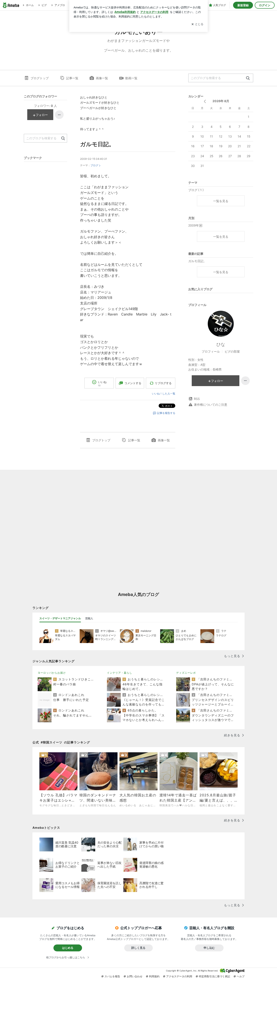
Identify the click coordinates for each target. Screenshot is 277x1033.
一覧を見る (220, 201)
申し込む (209, 947)
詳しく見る (138, 947)
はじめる (67, 947)
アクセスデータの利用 (179, 976)
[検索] (248, 78)
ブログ (94, 165)
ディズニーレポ (186, 672)
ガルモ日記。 (97, 144)
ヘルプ (241, 976)
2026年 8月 (221, 101)
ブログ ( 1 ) (196, 190)
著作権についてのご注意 (210, 404)
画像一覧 (102, 78)
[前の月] (204, 101)
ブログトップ (40, 78)
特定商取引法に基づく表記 (214, 976)
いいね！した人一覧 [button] (163, 393)
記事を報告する (166, 413)
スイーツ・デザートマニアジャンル (60, 618)
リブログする (163, 383)
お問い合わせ (134, 976)
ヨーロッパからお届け (52, 672)
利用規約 (154, 976)
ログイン (264, 5)
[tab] (60, 618)
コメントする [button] (132, 383)
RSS (197, 399)
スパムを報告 (112, 976)
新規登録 (243, 5)
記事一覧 (72, 78)
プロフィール (211, 351)
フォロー (217, 381)
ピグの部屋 (232, 351)
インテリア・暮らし (119, 672)
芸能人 (89, 618)
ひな (220, 344)
